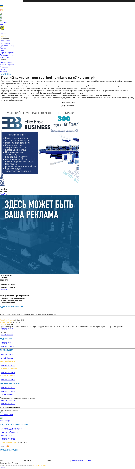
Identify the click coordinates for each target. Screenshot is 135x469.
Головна (3, 34)
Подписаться (76, 461)
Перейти (3, 194)
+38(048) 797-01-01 (8, 400)
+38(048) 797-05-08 (8, 366)
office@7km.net (7, 335)
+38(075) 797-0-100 (8, 439)
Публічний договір (7, 45)
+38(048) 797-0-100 (8, 436)
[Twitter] (67, 17)
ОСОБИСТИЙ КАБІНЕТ (9, 432)
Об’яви (2, 69)
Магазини (4, 67)
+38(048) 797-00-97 (8, 380)
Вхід (1, 24)
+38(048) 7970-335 (7, 329)
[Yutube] (67, 18)
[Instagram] (67, 15)
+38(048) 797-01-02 (8, 404)
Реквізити (4, 48)
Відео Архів (4, 57)
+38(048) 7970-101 (7, 343)
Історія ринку (5, 41)
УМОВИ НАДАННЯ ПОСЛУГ (11, 429)
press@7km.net (7, 358)
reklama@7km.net (8, 394)
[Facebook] (67, 14)
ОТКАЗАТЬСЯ (86, 461)
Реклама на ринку (7, 64)
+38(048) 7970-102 (7, 346)
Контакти (3, 72)
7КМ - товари (5, 421)
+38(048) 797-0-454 (8, 391)
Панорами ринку (6, 55)
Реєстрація (4, 22)
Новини (3, 36)
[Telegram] (67, 20)
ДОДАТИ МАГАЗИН (67, 102)
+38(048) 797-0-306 (8, 388)
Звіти (2, 50)
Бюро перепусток (7, 53)
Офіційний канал (6, 415)
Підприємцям (5, 43)
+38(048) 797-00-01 (8, 373)
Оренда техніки (6, 62)
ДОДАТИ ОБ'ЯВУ (67, 106)
